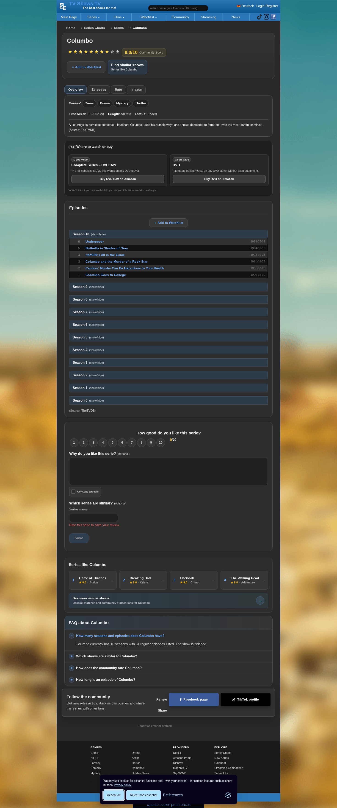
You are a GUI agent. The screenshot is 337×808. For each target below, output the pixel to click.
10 (161, 442)
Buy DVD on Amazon (219, 179)
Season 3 (88, 362)
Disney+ (178, 763)
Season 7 (88, 312)
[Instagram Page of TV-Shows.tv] (266, 17)
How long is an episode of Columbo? (105, 679)
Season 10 (89, 234)
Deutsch (247, 6)
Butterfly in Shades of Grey (107, 248)
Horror (136, 763)
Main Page (69, 17)
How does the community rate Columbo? (109, 668)
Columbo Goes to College (106, 275)
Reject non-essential (143, 795)
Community (180, 17)
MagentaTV (180, 768)
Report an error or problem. (155, 726)
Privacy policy (122, 785)
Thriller (140, 103)
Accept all (113, 795)
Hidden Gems (140, 773)
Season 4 (88, 350)
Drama (119, 28)
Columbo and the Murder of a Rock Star (116, 261)
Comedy (96, 768)
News (236, 17)
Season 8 (88, 299)
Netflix (177, 753)
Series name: (78, 509)
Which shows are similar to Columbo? (106, 656)
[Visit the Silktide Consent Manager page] (228, 795)
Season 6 (88, 325)
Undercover (95, 241)
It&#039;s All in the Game (105, 255)
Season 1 (88, 388)
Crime (89, 103)
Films (118, 17)
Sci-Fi (94, 758)
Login (260, 6)
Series (92, 17)
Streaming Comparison (228, 768)
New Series (221, 758)
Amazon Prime (182, 758)
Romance (138, 768)
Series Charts (94, 28)
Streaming (208, 17)
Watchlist (148, 17)
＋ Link (136, 90)
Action (136, 758)
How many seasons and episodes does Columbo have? (120, 636)
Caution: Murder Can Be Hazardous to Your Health (125, 268)
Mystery (122, 103)
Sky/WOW (179, 773)
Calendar (220, 763)
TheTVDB (87, 130)
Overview (75, 89)
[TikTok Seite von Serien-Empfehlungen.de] (259, 17)
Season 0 (88, 400)
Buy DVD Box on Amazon (118, 179)
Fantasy (95, 763)
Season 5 (88, 337)
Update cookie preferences (169, 805)
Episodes (98, 89)
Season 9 (88, 287)
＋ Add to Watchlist (86, 67)
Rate (118, 89)
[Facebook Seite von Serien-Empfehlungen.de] (273, 17)
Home (70, 28)
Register (271, 6)
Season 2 (88, 375)
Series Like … (223, 773)
